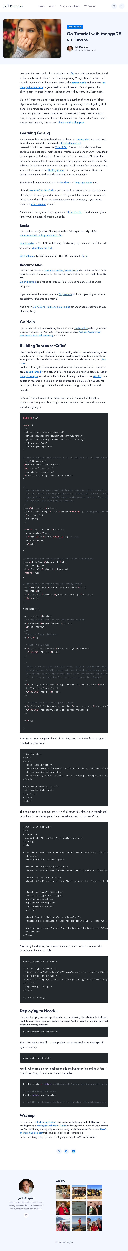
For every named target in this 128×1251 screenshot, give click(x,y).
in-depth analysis (29, 376)
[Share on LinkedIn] (73, 1151)
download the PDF (42, 248)
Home (42, 6)
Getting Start (83, 139)
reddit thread (33, 372)
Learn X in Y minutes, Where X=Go (61, 270)
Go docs (64, 182)
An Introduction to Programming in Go (41, 235)
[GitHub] (26, 1215)
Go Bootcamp (27, 256)
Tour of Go (61, 147)
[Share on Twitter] (59, 1151)
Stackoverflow (81, 328)
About (52, 6)
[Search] (114, 6)
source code (79, 82)
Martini (97, 376)
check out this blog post (71, 122)
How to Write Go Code (41, 190)
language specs (83, 182)
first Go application (46, 1122)
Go (72, 73)
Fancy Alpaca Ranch (70, 6)
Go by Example (28, 282)
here (84, 256)
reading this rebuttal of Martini (52, 1125)
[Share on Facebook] (66, 1151)
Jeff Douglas (13, 6)
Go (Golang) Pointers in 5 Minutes (51, 307)
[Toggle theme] (122, 6)
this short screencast (71, 143)
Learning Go (27, 243)
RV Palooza (90, 6)
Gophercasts (65, 294)
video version (38, 204)
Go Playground (56, 170)
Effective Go (75, 212)
